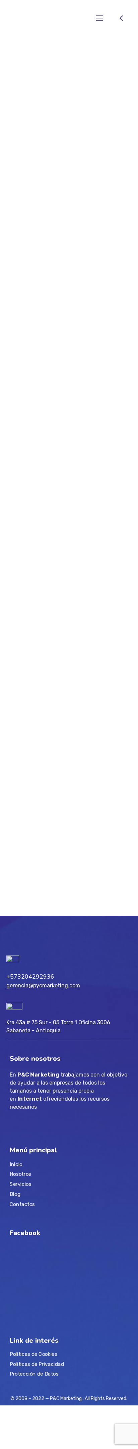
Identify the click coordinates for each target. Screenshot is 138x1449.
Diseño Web (23, 452)
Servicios (20, 1184)
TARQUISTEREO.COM (43, 210)
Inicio (16, 1164)
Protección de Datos (34, 1374)
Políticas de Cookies (33, 1354)
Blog (15, 1194)
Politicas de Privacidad (37, 1364)
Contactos (22, 1204)
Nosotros (20, 1174)
